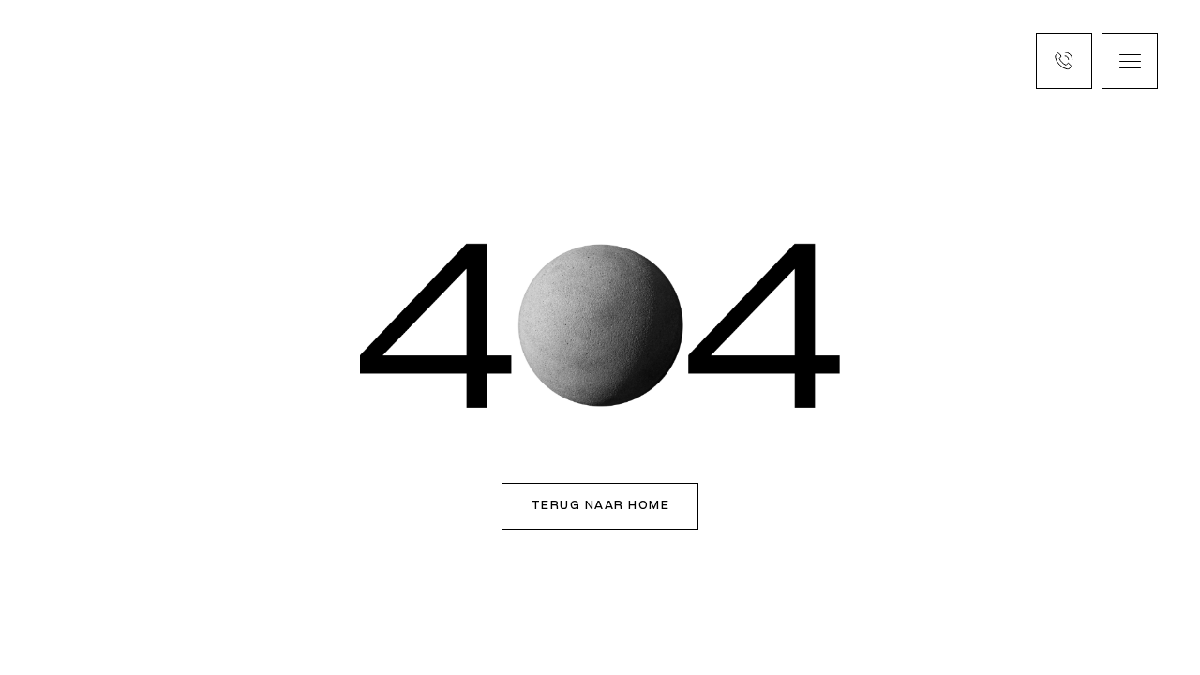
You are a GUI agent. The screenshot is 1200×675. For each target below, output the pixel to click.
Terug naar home (600, 506)
